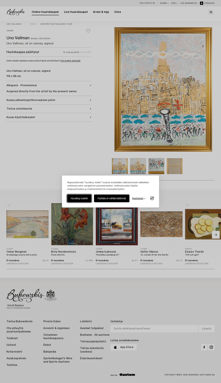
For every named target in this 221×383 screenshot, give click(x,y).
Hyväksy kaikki (79, 198)
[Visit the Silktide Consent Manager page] (152, 198)
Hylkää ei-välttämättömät (112, 198)
